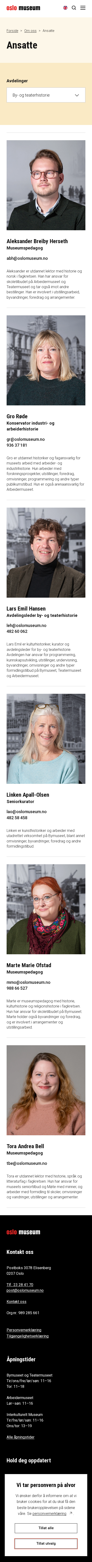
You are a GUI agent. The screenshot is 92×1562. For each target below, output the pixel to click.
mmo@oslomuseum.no (28, 982)
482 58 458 (17, 817)
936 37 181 (17, 445)
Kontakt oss (16, 1301)
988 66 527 (17, 988)
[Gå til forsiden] (23, 7)
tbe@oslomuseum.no (27, 1163)
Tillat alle (46, 1528)
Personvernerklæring (24, 1330)
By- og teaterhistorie (31, 95)
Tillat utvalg (46, 1543)
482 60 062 (17, 631)
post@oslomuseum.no (25, 1290)
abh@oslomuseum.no (27, 258)
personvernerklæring (49, 1513)
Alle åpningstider (20, 1437)
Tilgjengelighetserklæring (28, 1336)
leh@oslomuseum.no (26, 625)
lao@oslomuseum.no (27, 811)
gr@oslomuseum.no (26, 439)
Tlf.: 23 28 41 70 (20, 1285)
